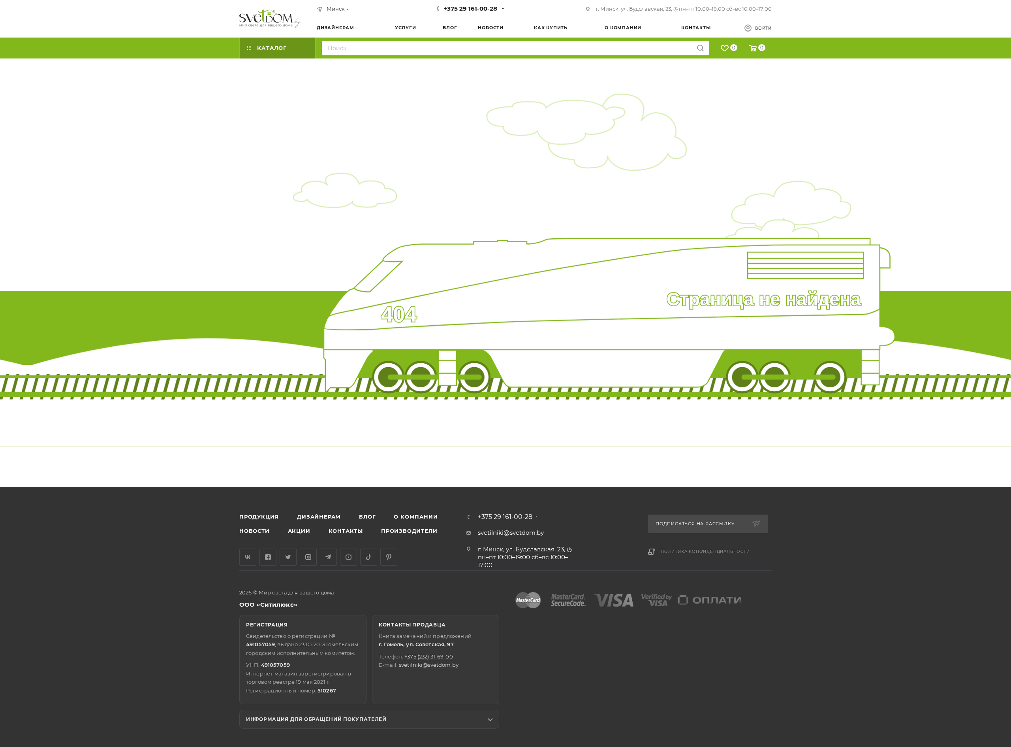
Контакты (346, 531)
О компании (416, 516)
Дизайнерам (319, 516)
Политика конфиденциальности (705, 551)
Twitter (288, 557)
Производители (409, 531)
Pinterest (388, 557)
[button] (972, 456)
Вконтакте (247, 557)
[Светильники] (270, 18)
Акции (299, 531)
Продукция (259, 516)
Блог (367, 516)
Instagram (308, 557)
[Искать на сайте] (700, 48)
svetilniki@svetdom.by (511, 532)
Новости (254, 531)
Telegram (328, 557)
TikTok (368, 557)
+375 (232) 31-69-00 (428, 656)
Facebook (267, 557)
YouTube (348, 557)
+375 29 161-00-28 (470, 8)
